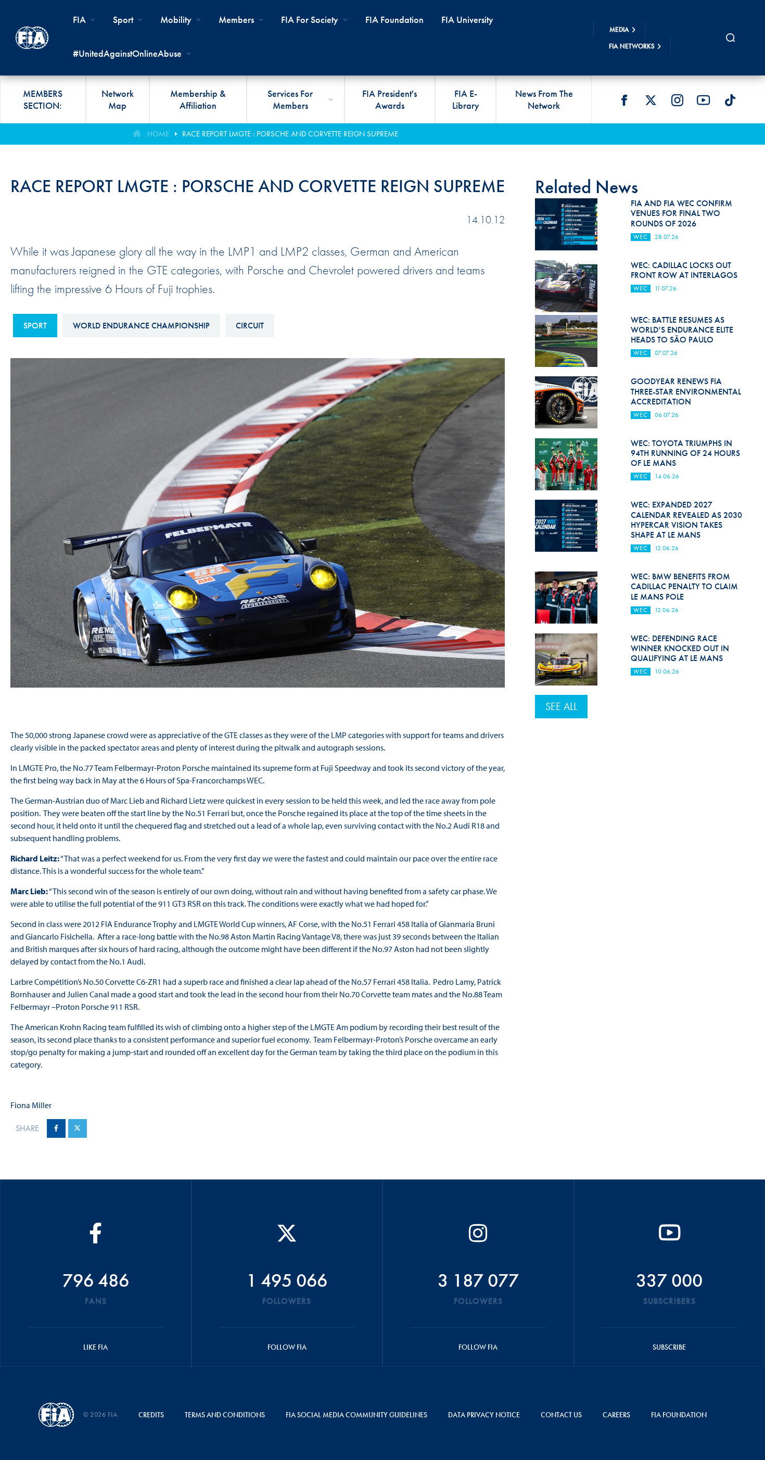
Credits (151, 1414)
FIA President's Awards (389, 99)
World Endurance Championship (141, 325)
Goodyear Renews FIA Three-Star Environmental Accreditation (686, 391)
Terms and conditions (225, 1414)
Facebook (624, 100)
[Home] (32, 37)
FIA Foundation (394, 20)
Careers (616, 1414)
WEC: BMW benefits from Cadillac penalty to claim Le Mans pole (684, 586)
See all (561, 706)
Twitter (650, 100)
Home (158, 134)
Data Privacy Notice (484, 1414)
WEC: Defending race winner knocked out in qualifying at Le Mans (680, 648)
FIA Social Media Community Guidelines (356, 1414)
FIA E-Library (465, 99)
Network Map (117, 99)
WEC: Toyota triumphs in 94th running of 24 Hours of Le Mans (685, 453)
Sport (35, 325)
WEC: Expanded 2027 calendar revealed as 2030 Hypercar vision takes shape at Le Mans (686, 519)
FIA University (467, 20)
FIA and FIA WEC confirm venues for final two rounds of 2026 (681, 213)
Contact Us (561, 1414)
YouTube (703, 100)
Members (236, 20)
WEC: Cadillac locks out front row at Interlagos (684, 270)
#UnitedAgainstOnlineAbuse (127, 53)
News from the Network (544, 99)
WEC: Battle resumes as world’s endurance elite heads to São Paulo (682, 329)
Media (619, 29)
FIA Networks (632, 46)
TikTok (730, 100)
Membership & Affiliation (198, 99)
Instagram (677, 100)
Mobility (176, 20)
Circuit (250, 325)
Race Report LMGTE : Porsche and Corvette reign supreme (290, 134)
